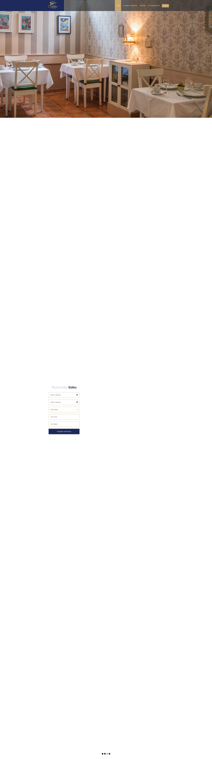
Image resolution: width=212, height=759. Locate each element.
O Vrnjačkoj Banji (154, 5)
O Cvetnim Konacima (130, 5)
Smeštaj (142, 5)
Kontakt (165, 6)
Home (118, 5)
